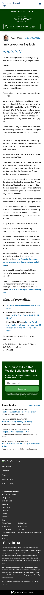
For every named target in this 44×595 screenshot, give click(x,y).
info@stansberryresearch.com (12, 498)
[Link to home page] (12, 4)
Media (4, 475)
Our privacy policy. (24, 395)
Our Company (6, 507)
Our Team (5, 510)
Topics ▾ (29, 11)
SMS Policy (21, 529)
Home (13, 11)
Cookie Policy (6, 529)
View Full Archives (35, 405)
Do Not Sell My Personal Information (30, 532)
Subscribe (22, 389)
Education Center (7, 479)
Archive (21, 11)
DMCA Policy (22, 523)
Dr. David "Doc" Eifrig (32, 38)
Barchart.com (17, 567)
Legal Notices (22, 526)
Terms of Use (6, 535)
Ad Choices (6, 526)
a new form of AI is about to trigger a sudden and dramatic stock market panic (21, 262)
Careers (4, 513)
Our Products (6, 466)
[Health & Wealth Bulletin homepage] (22, 19)
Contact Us (5, 517)
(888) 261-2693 (7, 501)
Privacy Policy (6, 523)
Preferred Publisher (8, 484)
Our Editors (5, 470)
